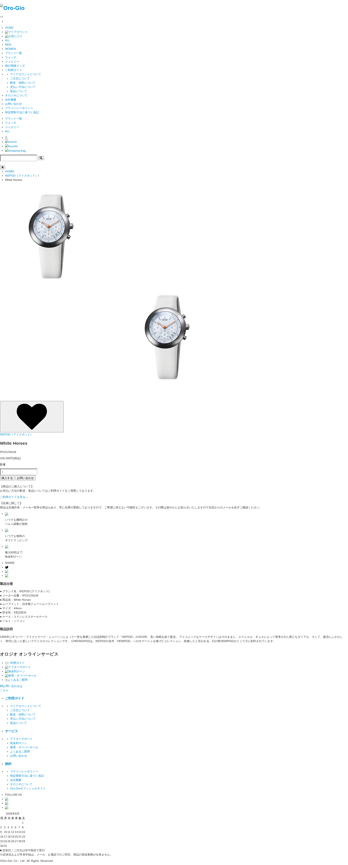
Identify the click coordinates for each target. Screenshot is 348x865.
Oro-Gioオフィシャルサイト (28, 788)
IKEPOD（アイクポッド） (21, 175)
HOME (9, 27)
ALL (7, 40)
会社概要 (10, 99)
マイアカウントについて (25, 74)
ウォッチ (10, 57)
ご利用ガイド (16, 662)
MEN (8, 44)
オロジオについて (16, 95)
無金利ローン (16, 671)
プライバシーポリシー (19, 108)
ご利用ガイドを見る (12, 497)
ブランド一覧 (13, 53)
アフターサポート (19, 667)
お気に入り (15, 36)
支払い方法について (22, 86)
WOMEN (10, 48)
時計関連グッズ (15, 65)
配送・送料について (22, 82)
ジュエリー (12, 61)
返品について (18, 91)
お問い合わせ (13, 103)
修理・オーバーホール (22, 675)
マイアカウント (18, 31)
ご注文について (20, 78)
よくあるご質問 (17, 679)
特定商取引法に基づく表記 (22, 112)
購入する (7, 478)
